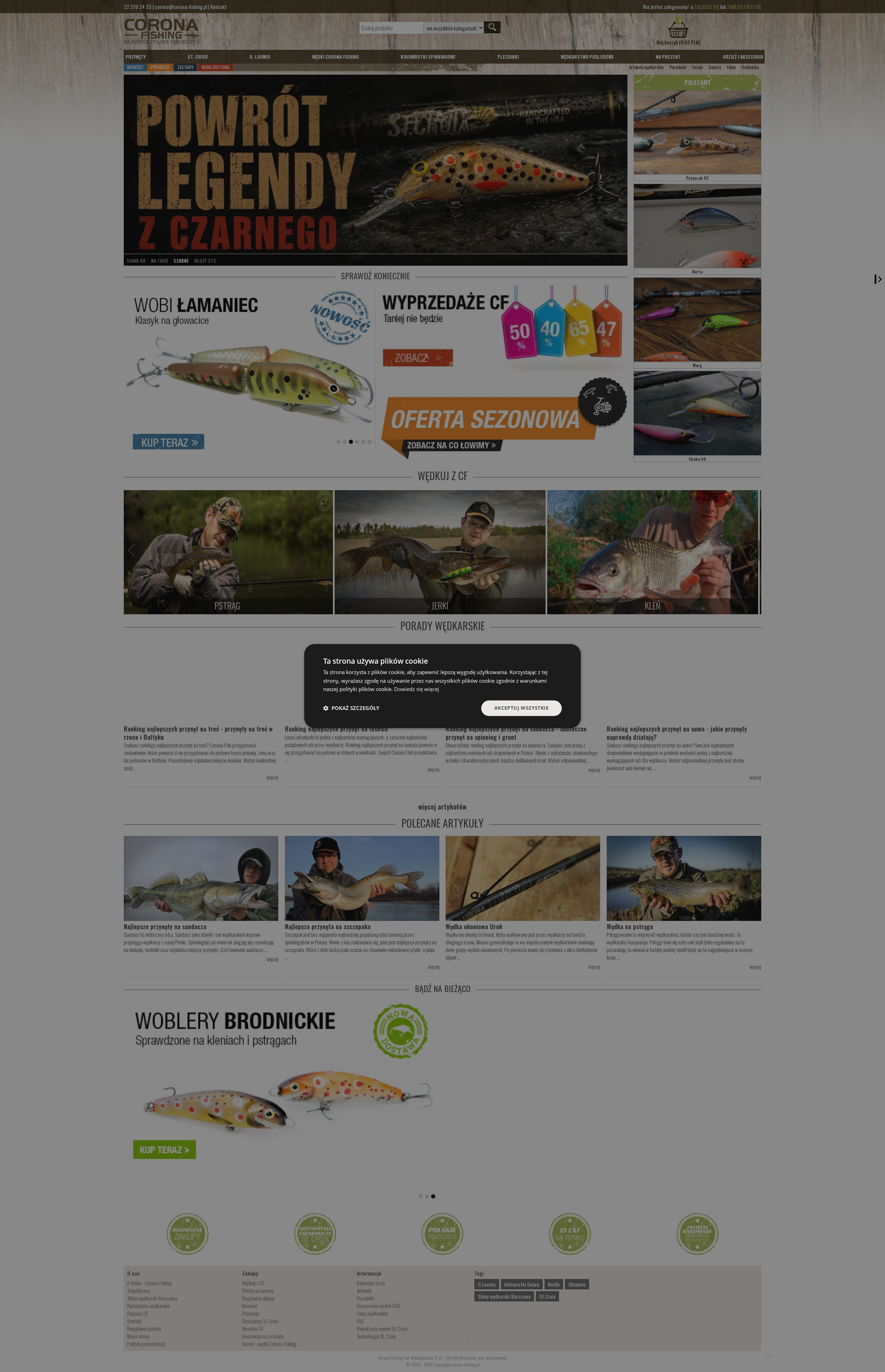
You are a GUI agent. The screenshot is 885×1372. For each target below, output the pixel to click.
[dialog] (442, 686)
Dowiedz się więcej (416, 689)
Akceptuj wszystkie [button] (521, 707)
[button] (351, 708)
